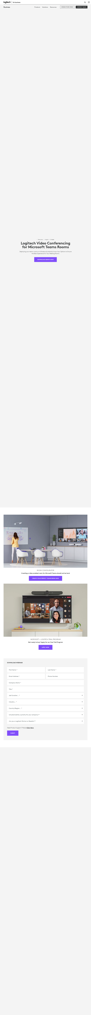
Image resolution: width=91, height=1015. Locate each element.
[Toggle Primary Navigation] (89, 2)
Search (85, 2)
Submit (12, 733)
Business (7, 7)
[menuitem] (37, 7)
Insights (47, 239)
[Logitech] (13, 2)
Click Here (30, 728)
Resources (40, 239)
